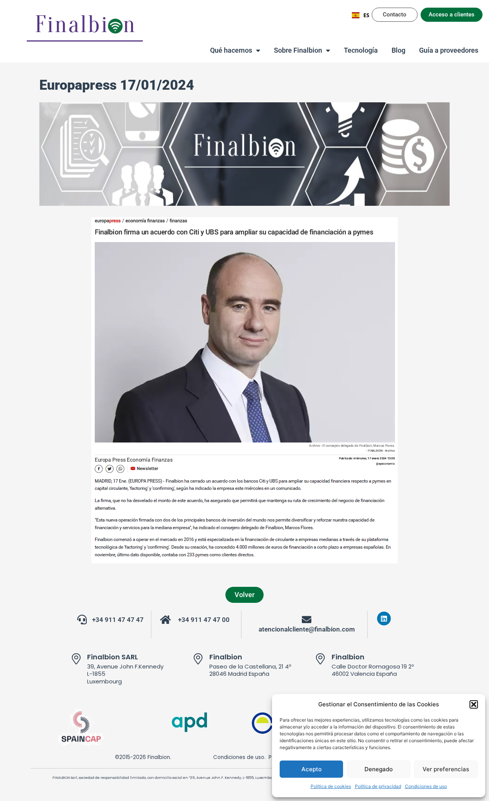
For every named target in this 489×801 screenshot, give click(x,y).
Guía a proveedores (448, 50)
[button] (474, 704)
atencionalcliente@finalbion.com (307, 629)
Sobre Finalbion (298, 50)
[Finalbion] (198, 659)
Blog (398, 50)
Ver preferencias (446, 769)
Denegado (378, 769)
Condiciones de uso (426, 786)
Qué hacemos (231, 50)
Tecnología (361, 50)
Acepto (311, 769)
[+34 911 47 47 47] (82, 619)
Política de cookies (331, 786)
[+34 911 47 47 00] (165, 619)
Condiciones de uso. (239, 757)
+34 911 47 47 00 (204, 619)
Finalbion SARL (112, 657)
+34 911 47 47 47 (118, 619)
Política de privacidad (378, 786)
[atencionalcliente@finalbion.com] (306, 619)
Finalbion (225, 657)
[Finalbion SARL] (76, 659)
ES (366, 15)
